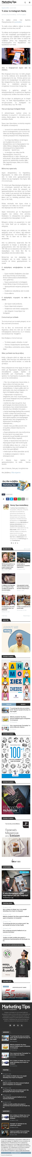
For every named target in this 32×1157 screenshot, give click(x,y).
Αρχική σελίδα (5, 8)
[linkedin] (13, 543)
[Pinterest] (15, 499)
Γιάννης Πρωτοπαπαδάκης (19, 505)
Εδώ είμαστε (15, 472)
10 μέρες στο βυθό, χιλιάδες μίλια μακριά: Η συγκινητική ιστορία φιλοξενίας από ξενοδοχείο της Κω (16, 939)
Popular (8, 704)
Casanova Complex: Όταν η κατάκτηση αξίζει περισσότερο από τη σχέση (19, 1131)
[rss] (17, 543)
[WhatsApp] (19, 499)
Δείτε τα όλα (27, 549)
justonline (18, 22)
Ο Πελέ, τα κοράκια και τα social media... (23, 607)
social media (13, 8)
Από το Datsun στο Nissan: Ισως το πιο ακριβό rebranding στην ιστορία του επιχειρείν (15, 910)
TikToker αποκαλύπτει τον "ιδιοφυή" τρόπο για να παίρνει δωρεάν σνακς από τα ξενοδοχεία (8, 566)
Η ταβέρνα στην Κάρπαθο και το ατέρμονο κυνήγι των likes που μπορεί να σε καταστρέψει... (8, 588)
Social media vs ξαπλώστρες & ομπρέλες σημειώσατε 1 (23, 565)
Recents (23, 704)
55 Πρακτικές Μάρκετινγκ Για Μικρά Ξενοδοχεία (14, 994)
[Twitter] (11, 499)
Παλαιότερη (26, 615)
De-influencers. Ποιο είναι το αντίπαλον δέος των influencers (8, 608)
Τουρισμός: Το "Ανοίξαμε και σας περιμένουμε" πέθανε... (18, 1124)
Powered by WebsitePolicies (6, 1155)
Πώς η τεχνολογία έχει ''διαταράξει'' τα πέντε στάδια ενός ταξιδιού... (20, 726)
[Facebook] (7, 499)
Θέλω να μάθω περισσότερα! (22, 1150)
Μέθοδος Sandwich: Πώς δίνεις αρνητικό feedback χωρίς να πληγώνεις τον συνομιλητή (20, 718)
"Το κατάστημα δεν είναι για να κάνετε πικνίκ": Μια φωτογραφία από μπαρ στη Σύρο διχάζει (20, 710)
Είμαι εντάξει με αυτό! (16, 1152)
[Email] (23, 499)
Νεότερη (5, 615)
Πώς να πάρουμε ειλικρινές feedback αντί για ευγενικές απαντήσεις (14, 931)
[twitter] (15, 543)
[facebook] (11, 543)
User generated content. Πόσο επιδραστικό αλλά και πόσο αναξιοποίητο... (23, 587)
